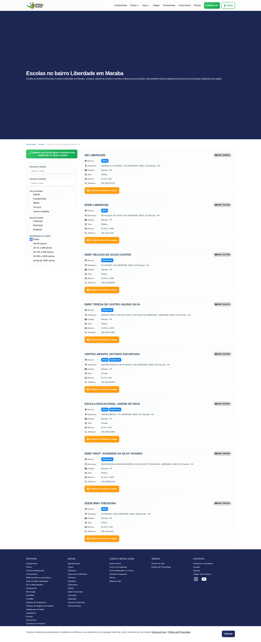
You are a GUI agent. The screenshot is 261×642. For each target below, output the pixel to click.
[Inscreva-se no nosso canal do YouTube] (204, 579)
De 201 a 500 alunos (43, 252)
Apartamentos (74, 563)
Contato (196, 567)
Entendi (228, 634)
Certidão (29, 599)
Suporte (196, 570)
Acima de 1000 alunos (44, 260)
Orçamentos (31, 588)
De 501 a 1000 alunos (44, 256)
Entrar (230, 5)
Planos (197, 5)
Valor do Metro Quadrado (37, 581)
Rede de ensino (36, 218)
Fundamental (39, 199)
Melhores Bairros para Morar (38, 578)
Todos (36, 239)
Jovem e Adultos (41, 211)
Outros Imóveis (74, 606)
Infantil (36, 194)
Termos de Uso (158, 632)
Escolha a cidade (37, 167)
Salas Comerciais (75, 592)
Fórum (133, 5)
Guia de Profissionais (35, 570)
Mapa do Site (115, 581)
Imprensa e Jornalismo (203, 563)
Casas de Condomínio (77, 574)
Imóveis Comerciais (76, 602)
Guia (144, 5)
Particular (38, 221)
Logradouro (31, 613)
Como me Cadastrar (118, 567)
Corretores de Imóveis (35, 623)
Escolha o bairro (37, 179)
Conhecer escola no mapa (103, 190)
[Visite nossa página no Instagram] (196, 579)
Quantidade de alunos (40, 236)
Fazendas (72, 595)
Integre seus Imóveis (202, 574)
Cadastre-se (212, 5)
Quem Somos (115, 563)
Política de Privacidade (179, 632)
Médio (36, 203)
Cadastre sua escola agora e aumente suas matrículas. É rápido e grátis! (53, 153)
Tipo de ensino (36, 191)
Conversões (31, 620)
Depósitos (72, 599)
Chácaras (72, 570)
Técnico (37, 207)
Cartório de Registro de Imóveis (39, 606)
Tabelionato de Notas (35, 609)
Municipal (38, 225)
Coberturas (72, 585)
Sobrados (72, 581)
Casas (70, 567)
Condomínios (120, 5)
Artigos (156, 5)
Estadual (37, 229)
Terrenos (71, 578)
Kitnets (71, 588)
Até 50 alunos (40, 243)
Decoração (30, 592)
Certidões (30, 595)
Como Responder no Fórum (122, 570)
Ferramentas (169, 5)
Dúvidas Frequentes (118, 574)
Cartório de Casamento (36, 602)
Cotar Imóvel (184, 5)
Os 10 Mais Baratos (34, 585)
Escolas (29, 616)
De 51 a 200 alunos (42, 248)
